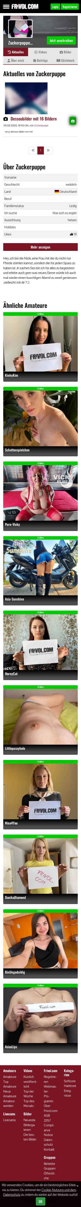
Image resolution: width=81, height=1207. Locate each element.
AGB (47, 1115)
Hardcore (70, 1086)
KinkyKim (11, 375)
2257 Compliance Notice (49, 1127)
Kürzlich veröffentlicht (30, 1081)
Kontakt (49, 1149)
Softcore (70, 1081)
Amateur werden (9, 1103)
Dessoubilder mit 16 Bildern (34, 118)
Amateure (9, 1077)
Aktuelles (17, 51)
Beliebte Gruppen (50, 1166)
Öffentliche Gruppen (50, 1178)
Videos (42, 51)
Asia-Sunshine (14, 599)
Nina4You (11, 823)
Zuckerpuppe (41, 125)
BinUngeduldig (15, 972)
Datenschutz (48, 1142)
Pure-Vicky (12, 524)
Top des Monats (29, 1103)
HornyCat (11, 674)
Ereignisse (68, 1093)
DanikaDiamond (15, 897)
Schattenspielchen (17, 450)
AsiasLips (11, 1047)
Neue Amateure (9, 1093)
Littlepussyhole (15, 748)
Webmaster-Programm (50, 1093)
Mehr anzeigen (40, 247)
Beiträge (42, 60)
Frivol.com (25, 6)
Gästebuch (67, 60)
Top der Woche (29, 1093)
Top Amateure (9, 1084)
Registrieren (50, 1079)
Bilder (67, 51)
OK (41, 1201)
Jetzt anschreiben (61, 40)
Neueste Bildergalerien (29, 1125)
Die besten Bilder (30, 1137)
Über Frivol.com (50, 1108)
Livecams (9, 1120)
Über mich (17, 60)
